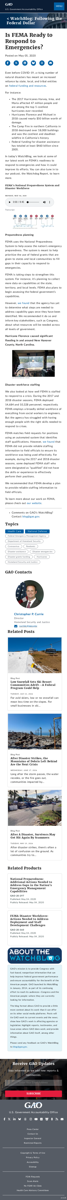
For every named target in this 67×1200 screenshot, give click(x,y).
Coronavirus (13, 546)
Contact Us (32, 1134)
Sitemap (33, 1167)
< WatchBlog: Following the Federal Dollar (34, 20)
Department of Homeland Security (24, 541)
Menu (59, 6)
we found (23, 303)
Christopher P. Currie (29, 614)
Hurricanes (42, 557)
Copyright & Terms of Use (32, 1153)
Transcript (10, 210)
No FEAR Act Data (33, 1186)
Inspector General (32, 1138)
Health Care (14, 531)
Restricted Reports (32, 1143)
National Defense (37, 531)
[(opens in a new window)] (4, 1119)
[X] (17, 63)
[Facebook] (9, 63)
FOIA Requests (33, 1177)
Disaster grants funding (19, 557)
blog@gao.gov (30, 516)
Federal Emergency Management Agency (27, 536)
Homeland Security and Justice (22, 562)
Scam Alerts (32, 1181)
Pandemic (30, 546)
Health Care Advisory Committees (33, 1190)
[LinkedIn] (26, 63)
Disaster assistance (17, 552)
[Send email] (52, 63)
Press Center (33, 1129)
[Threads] (43, 63)
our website (34, 503)
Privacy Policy (32, 1157)
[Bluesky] (35, 63)
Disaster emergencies (42, 552)
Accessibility (33, 1162)
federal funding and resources (27, 86)
